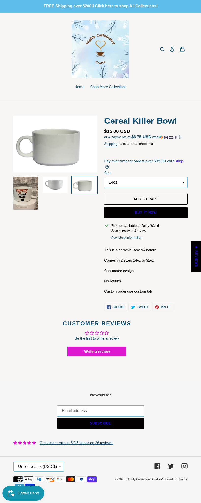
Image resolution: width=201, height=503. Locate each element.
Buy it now (146, 212)
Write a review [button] (97, 351)
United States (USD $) (37, 466)
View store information (126, 237)
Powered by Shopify (174, 479)
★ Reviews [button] (196, 256)
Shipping (111, 144)
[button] (142, 137)
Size (107, 173)
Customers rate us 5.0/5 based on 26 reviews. (76, 443)
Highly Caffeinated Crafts (144, 479)
